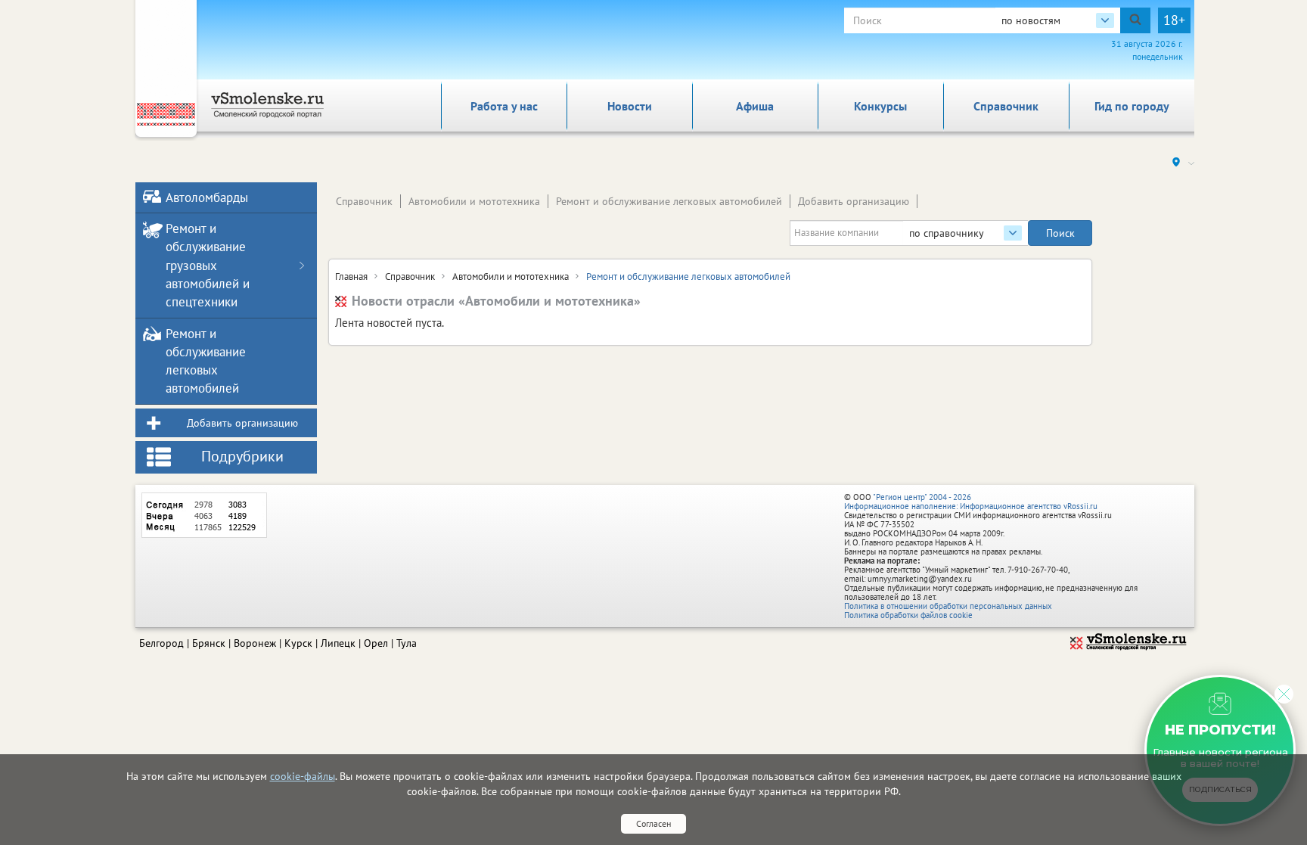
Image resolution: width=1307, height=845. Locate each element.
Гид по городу (1131, 105)
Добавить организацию (853, 201)
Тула (406, 643)
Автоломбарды (207, 197)
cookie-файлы (302, 776)
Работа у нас (504, 105)
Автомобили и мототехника (474, 201)
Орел (376, 643)
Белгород (161, 643)
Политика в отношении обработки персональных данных (948, 605)
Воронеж (255, 643)
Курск (298, 643)
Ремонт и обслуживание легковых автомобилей (669, 201)
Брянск (208, 643)
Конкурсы (880, 105)
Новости (629, 105)
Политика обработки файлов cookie (908, 615)
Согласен (653, 823)
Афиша (755, 105)
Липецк (338, 643)
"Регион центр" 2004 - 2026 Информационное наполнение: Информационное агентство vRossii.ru (970, 501)
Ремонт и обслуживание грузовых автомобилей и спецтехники (208, 265)
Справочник (1005, 105)
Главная (351, 276)
